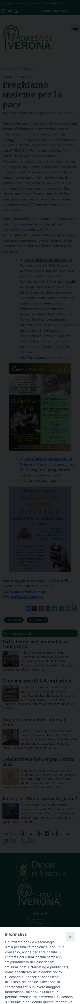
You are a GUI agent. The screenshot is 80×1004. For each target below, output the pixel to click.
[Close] (70, 936)
